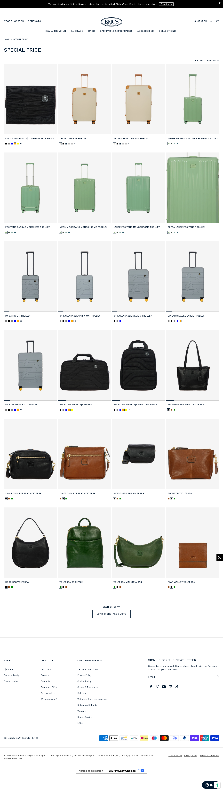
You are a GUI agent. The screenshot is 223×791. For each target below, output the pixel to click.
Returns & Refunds (87, 705)
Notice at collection (91, 770)
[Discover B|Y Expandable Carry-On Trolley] (84, 276)
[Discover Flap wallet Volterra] (192, 542)
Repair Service (84, 717)
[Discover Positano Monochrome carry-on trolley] (192, 99)
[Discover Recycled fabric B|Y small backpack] (138, 365)
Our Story (46, 669)
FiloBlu (19, 758)
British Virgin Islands (19, 738)
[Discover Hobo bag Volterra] (30, 542)
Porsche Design (12, 675)
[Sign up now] (217, 677)
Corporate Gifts (49, 687)
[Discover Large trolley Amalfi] (84, 99)
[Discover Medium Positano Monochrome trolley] (84, 187)
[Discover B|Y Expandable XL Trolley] (30, 365)
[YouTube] (164, 686)
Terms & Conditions (87, 669)
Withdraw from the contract (92, 699)
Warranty (82, 711)
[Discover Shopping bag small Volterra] (192, 365)
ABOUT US (47, 660)
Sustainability (48, 693)
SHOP (7, 660)
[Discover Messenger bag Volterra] (138, 454)
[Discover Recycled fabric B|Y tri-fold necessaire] (30, 99)
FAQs (80, 723)
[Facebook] (150, 686)
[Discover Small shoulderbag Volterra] (30, 454)
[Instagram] (157, 686)
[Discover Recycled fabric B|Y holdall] (84, 365)
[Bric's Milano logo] (111, 21)
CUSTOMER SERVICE (89, 660)
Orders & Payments (87, 687)
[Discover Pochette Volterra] (192, 454)
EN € (35, 738)
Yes (126, 4)
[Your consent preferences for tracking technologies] (217, 785)
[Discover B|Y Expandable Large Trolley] (192, 276)
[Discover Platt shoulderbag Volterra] (84, 454)
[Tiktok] (177, 686)
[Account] (211, 21)
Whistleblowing (49, 699)
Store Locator (11, 681)
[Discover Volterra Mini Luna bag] (138, 542)
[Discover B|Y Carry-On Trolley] (30, 276)
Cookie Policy (84, 681)
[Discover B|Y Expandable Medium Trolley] (138, 276)
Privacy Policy (84, 675)
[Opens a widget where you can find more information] (211, 785)
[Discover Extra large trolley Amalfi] (138, 99)
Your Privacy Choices (122, 770)
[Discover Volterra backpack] (84, 542)
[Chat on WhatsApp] (219, 557)
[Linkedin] (170, 686)
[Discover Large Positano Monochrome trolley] (138, 187)
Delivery (81, 693)
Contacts (45, 681)
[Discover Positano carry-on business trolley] (30, 187)
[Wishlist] (217, 21)
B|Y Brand (9, 669)
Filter (199, 60)
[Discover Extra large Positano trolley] (192, 187)
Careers (45, 675)
